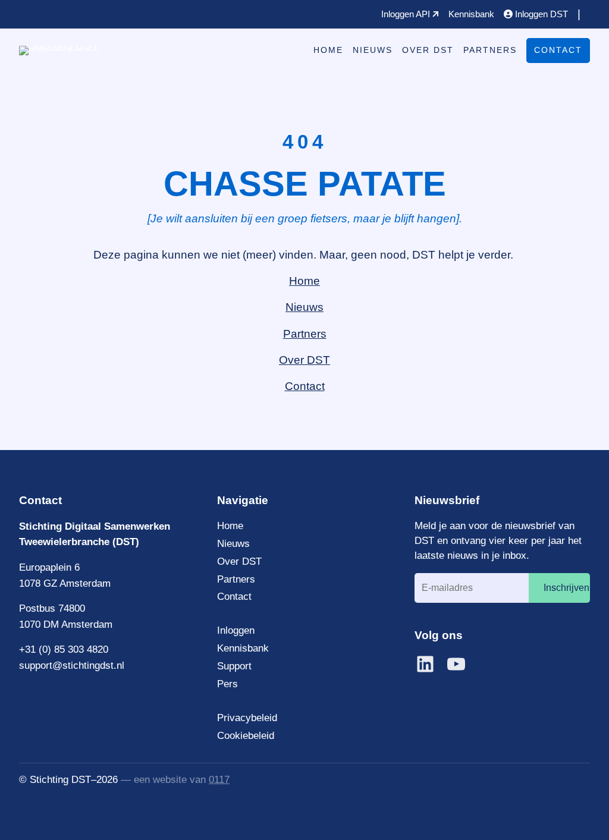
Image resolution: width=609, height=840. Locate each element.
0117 (219, 779)
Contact (558, 50)
